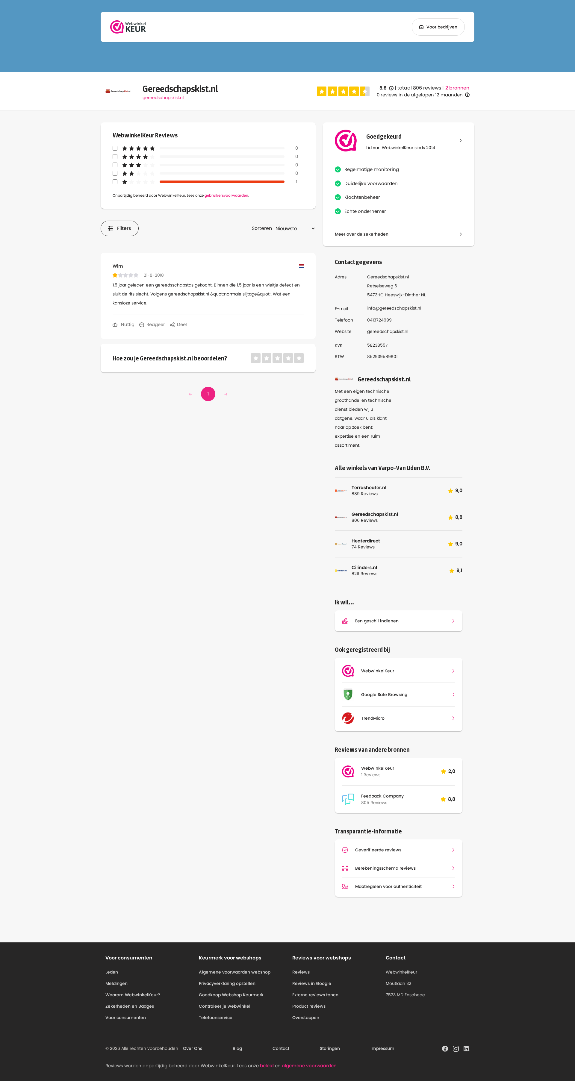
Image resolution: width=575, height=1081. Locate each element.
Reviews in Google (311, 983)
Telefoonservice (215, 1018)
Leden (111, 972)
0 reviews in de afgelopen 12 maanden (420, 95)
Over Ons (192, 1048)
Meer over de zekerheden (361, 234)
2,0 (451, 771)
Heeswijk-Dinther (402, 295)
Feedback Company (382, 796)
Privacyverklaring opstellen (227, 983)
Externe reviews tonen (315, 995)
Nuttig (127, 324)
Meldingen (116, 983)
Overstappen (305, 1018)
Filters (124, 228)
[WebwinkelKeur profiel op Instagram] (456, 1048)
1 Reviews (370, 775)
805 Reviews (374, 803)
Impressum (382, 1048)
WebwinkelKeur (377, 768)
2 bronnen (457, 88)
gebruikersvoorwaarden (226, 195)
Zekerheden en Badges (129, 1006)
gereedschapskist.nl (163, 98)
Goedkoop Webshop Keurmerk (231, 995)
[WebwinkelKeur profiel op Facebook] (445, 1048)
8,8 (386, 88)
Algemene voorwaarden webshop (234, 972)
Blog (237, 1048)
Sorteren (262, 228)
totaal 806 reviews (419, 87)
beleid (267, 1065)
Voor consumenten (125, 1018)
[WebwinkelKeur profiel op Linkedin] (467, 1048)
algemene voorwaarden (309, 1065)
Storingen (330, 1048)
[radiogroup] (343, 91)
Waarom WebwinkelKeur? (132, 995)
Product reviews (309, 1006)
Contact (281, 1048)
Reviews (301, 972)
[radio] (321, 91)
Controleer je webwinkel (224, 1006)
